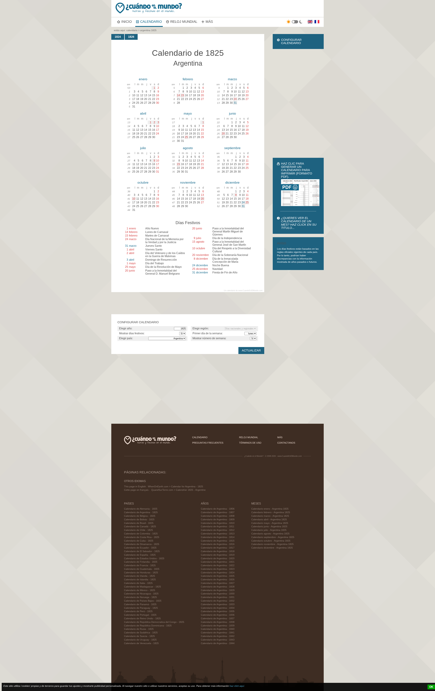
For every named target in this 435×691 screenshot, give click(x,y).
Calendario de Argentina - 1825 (141, 512)
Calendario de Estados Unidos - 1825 (144, 558)
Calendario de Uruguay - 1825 (140, 639)
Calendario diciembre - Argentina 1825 (272, 547)
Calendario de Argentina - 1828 (217, 586)
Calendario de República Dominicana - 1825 (148, 625)
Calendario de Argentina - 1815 (217, 541)
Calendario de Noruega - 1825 (140, 597)
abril (143, 113)
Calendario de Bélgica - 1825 (139, 516)
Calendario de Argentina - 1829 (217, 590)
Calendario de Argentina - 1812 (217, 530)
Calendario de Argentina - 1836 (217, 615)
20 (223, 133)
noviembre (188, 182)
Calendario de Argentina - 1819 (217, 555)
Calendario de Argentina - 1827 (217, 583)
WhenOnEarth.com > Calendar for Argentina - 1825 (175, 486)
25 (186, 137)
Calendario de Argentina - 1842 (217, 636)
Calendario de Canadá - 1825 (140, 526)
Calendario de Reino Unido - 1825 (142, 618)
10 (133, 198)
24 (235, 99)
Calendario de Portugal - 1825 (140, 615)
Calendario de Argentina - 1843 (217, 639)
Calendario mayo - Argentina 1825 (269, 523)
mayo (188, 113)
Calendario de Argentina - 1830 (217, 593)
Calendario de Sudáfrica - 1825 (141, 632)
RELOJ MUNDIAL (183, 21)
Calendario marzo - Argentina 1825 (270, 516)
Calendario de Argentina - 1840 (217, 629)
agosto (188, 148)
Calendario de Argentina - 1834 (217, 608)
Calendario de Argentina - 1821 (217, 562)
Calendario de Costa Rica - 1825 (141, 537)
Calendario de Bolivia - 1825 (139, 519)
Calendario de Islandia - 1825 (140, 579)
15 (182, 95)
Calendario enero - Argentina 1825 (270, 509)
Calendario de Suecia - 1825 (139, 636)
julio (143, 148)
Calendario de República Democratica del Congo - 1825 (154, 622)
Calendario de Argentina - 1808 (217, 516)
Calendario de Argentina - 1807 (217, 512)
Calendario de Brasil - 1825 (138, 523)
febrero (188, 79)
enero (143, 79)
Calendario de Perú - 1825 (138, 611)
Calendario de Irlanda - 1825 (139, 576)
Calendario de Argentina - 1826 (217, 579)
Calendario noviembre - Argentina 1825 (272, 544)
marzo (232, 79)
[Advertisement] (298, 103)
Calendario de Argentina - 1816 (217, 544)
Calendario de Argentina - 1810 (217, 523)
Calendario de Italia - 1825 (138, 583)
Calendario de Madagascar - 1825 (142, 586)
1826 (131, 36)
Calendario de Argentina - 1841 (217, 632)
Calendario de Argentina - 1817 (217, 547)
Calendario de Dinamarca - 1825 (141, 544)
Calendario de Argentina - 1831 (217, 597)
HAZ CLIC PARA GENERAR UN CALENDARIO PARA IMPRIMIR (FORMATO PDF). (296, 170)
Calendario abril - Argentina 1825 (269, 519)
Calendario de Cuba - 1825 (138, 541)
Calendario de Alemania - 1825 (140, 509)
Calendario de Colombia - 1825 (141, 533)
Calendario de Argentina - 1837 (217, 618)
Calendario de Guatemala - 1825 (141, 569)
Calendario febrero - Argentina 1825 (270, 512)
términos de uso (250, 442)
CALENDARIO (151, 21)
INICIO (126, 21)
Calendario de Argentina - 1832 (217, 601)
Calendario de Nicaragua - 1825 (141, 593)
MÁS (209, 21)
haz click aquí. (237, 686)
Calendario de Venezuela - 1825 (141, 643)
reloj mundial (248, 437)
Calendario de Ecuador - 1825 (140, 547)
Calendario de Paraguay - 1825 (141, 608)
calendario (131, 30)
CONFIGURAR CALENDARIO (291, 41)
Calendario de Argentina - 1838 (217, 622)
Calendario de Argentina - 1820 (217, 558)
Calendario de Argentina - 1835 (217, 611)
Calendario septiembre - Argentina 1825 (272, 537)
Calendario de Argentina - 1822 (217, 565)
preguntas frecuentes (207, 442)
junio (232, 113)
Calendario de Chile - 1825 (138, 530)
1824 (118, 36)
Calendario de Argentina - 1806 (217, 509)
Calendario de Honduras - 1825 (141, 572)
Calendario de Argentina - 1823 (217, 569)
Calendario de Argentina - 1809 (217, 519)
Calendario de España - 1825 (140, 555)
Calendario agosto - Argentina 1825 (270, 533)
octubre (143, 182)
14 (178, 95)
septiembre (232, 148)
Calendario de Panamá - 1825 (140, 604)
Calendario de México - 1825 (139, 590)
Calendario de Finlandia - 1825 (140, 562)
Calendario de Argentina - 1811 (217, 526)
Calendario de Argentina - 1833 (217, 604)
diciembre (232, 182)
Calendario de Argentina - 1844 (217, 643)
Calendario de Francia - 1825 (140, 565)
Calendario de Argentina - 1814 (217, 537)
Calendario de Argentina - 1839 (217, 625)
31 (235, 102)
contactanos (286, 442)
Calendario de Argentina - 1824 (217, 572)
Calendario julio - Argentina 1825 (268, 530)
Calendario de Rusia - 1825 (139, 629)
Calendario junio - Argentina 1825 (269, 526)
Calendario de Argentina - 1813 (217, 533)
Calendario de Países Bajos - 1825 (142, 601)
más (279, 437)
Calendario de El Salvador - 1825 (142, 551)
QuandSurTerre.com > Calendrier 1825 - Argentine (178, 490)
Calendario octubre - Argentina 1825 (270, 541)
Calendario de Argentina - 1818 (217, 551)
